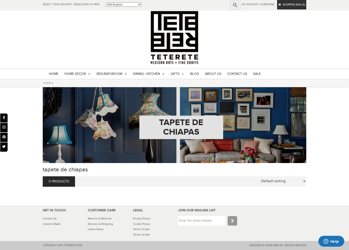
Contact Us (50, 218)
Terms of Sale (141, 234)
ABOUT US (213, 74)
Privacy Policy (141, 218)
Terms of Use (141, 229)
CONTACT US (237, 74)
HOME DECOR (75, 74)
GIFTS (175, 74)
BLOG (194, 74)
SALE (257, 74)
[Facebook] (4, 118)
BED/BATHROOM (109, 74)
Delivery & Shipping (100, 224)
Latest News (96, 229)
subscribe (267, 4)
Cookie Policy (141, 224)
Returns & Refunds (100, 218)
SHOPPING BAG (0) (293, 4)
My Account (250, 4)
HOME (53, 74)
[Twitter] (4, 147)
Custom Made (52, 224)
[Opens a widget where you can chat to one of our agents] (331, 242)
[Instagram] (4, 127)
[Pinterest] (4, 137)
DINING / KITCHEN (146, 74)
